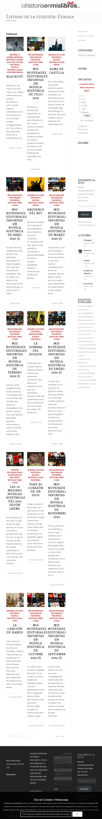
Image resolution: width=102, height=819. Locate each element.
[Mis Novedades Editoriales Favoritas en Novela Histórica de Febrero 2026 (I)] (15, 318)
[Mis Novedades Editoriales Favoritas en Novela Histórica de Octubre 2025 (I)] (36, 600)
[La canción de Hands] (15, 600)
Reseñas (14, 55)
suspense (83, 373)
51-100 (84, 105)
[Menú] (67, 5)
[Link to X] (79, 6)
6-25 (83, 99)
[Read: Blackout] (80, 251)
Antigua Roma (36, 334)
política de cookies (90, 806)
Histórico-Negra (14, 60)
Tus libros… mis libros (86, 36)
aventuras (82, 306)
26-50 (83, 102)
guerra (88, 324)
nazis (86, 366)
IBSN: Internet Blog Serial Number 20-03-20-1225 (15, 764)
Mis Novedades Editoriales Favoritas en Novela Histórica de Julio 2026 (37, 83)
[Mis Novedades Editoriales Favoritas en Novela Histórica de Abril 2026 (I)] (15, 184)
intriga (91, 366)
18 (57, 774)
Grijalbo (82, 377)
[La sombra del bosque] (36, 318)
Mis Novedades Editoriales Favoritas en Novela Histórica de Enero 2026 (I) (58, 358)
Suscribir (85, 214)
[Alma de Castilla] (56, 44)
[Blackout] (15, 44)
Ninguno (85, 112)
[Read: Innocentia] (80, 284)
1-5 (82, 95)
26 (60, 778)
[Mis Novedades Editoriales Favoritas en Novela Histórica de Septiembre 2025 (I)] (56, 600)
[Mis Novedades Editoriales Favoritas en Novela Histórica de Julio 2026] (36, 44)
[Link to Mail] (94, 6)
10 (55, 770)
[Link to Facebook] (91, 6)
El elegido (88, 240)
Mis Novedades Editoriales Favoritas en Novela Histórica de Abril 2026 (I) (16, 224)
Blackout (15, 76)
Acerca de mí (83, 31)
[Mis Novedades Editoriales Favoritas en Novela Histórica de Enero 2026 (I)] (56, 318)
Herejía (87, 260)
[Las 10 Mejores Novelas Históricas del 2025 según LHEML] (15, 459)
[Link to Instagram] (76, 6)
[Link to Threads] (83, 6)
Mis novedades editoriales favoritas (35, 57)
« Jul (56, 789)
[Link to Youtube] (87, 6)
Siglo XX (11, 62)
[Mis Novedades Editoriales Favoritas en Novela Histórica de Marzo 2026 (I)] (56, 184)
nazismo (83, 320)
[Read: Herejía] (80, 261)
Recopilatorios (14, 472)
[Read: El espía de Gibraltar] (80, 271)
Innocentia (88, 283)
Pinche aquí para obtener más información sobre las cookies (46, 814)
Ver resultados (87, 120)
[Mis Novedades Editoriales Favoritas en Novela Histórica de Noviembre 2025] (56, 459)
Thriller (85, 341)
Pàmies (82, 366)
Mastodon (11, 774)
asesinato (92, 352)
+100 (83, 109)
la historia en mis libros (86, 309)
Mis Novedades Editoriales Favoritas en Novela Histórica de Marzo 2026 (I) (58, 224)
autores (87, 331)
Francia (87, 338)
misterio (85, 352)
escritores (87, 380)
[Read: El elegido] (80, 241)
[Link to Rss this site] (98, 6)
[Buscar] (61, 5)
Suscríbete (82, 40)
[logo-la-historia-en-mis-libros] (51, 5)
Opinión (15, 470)
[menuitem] (61, 5)
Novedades (94, 348)
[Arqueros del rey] (36, 184)
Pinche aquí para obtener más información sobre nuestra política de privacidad (67, 810)
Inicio (8, 20)
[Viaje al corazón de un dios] (36, 459)
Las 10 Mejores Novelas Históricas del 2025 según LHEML (15, 497)
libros (89, 306)
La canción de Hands (15, 629)
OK (77, 814)
